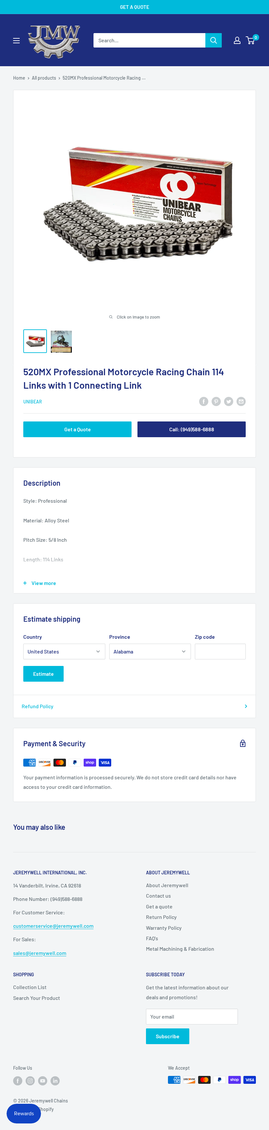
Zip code (205, 636)
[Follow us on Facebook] (17, 1080)
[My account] (237, 40)
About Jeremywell (167, 885)
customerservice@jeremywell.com (53, 926)
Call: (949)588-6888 (191, 429)
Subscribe (167, 1036)
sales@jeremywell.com (39, 953)
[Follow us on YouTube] (42, 1080)
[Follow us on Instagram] (30, 1080)
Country (32, 636)
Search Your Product (36, 998)
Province (119, 636)
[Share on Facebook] (203, 401)
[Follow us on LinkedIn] (55, 1080)
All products (44, 78)
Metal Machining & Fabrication (180, 948)
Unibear (32, 401)
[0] (250, 40)
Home (19, 78)
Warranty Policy (164, 928)
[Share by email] (241, 401)
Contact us (158, 895)
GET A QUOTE (134, 7)
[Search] (213, 40)
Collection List (30, 987)
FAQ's (152, 938)
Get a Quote (77, 429)
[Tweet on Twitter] (228, 401)
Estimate (43, 674)
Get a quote (159, 906)
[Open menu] (16, 40)
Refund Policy (37, 706)
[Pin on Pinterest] (216, 401)
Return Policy (161, 917)
